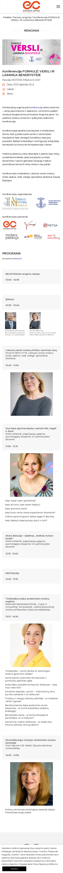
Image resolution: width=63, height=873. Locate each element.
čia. (56, 864)
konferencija (35, 107)
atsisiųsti (17, 258)
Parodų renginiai (22, 17)
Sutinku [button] (14, 869)
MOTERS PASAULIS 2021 (26, 80)
